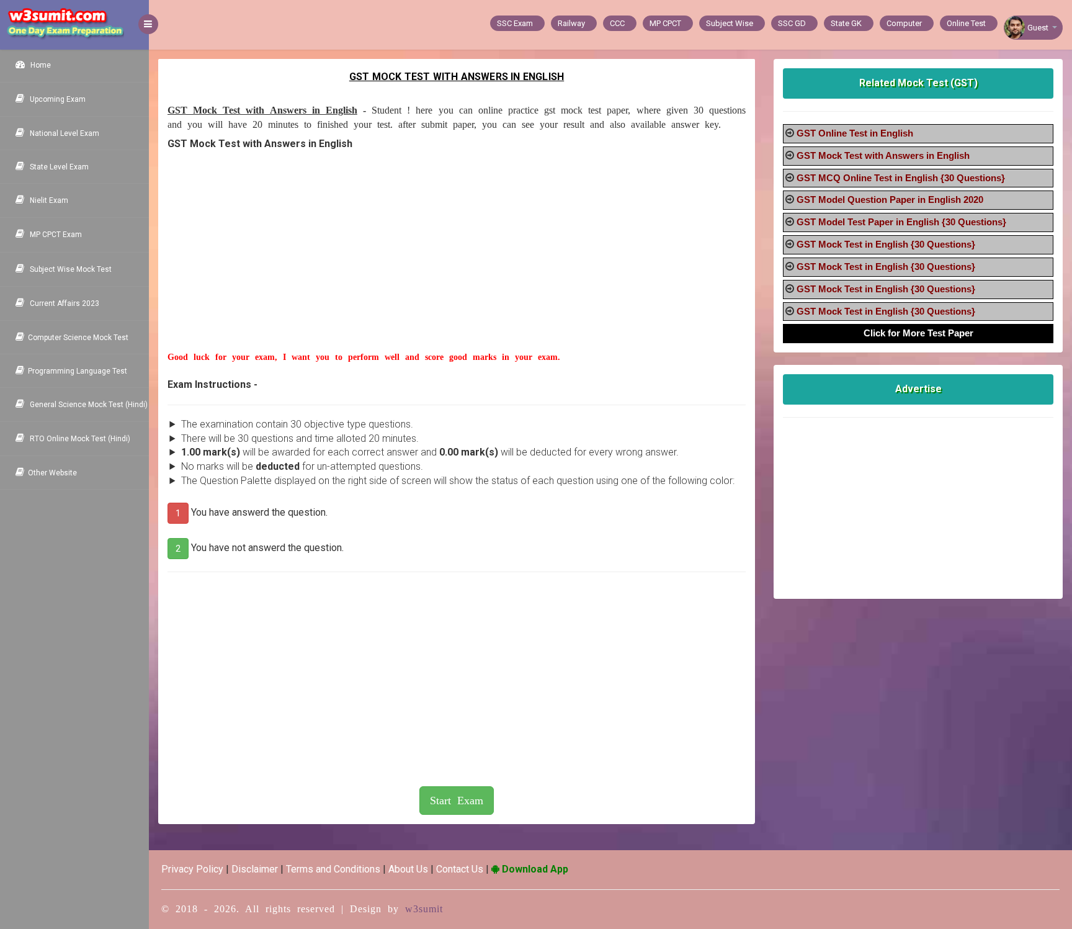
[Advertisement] (456, 264)
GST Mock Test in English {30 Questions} (886, 244)
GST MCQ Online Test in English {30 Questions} (901, 178)
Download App (533, 869)
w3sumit (424, 909)
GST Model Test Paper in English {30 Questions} (901, 222)
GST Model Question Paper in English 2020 (890, 199)
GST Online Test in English (855, 133)
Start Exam (456, 800)
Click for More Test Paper (918, 333)
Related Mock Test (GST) (918, 83)
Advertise (918, 389)
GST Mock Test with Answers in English (883, 155)
